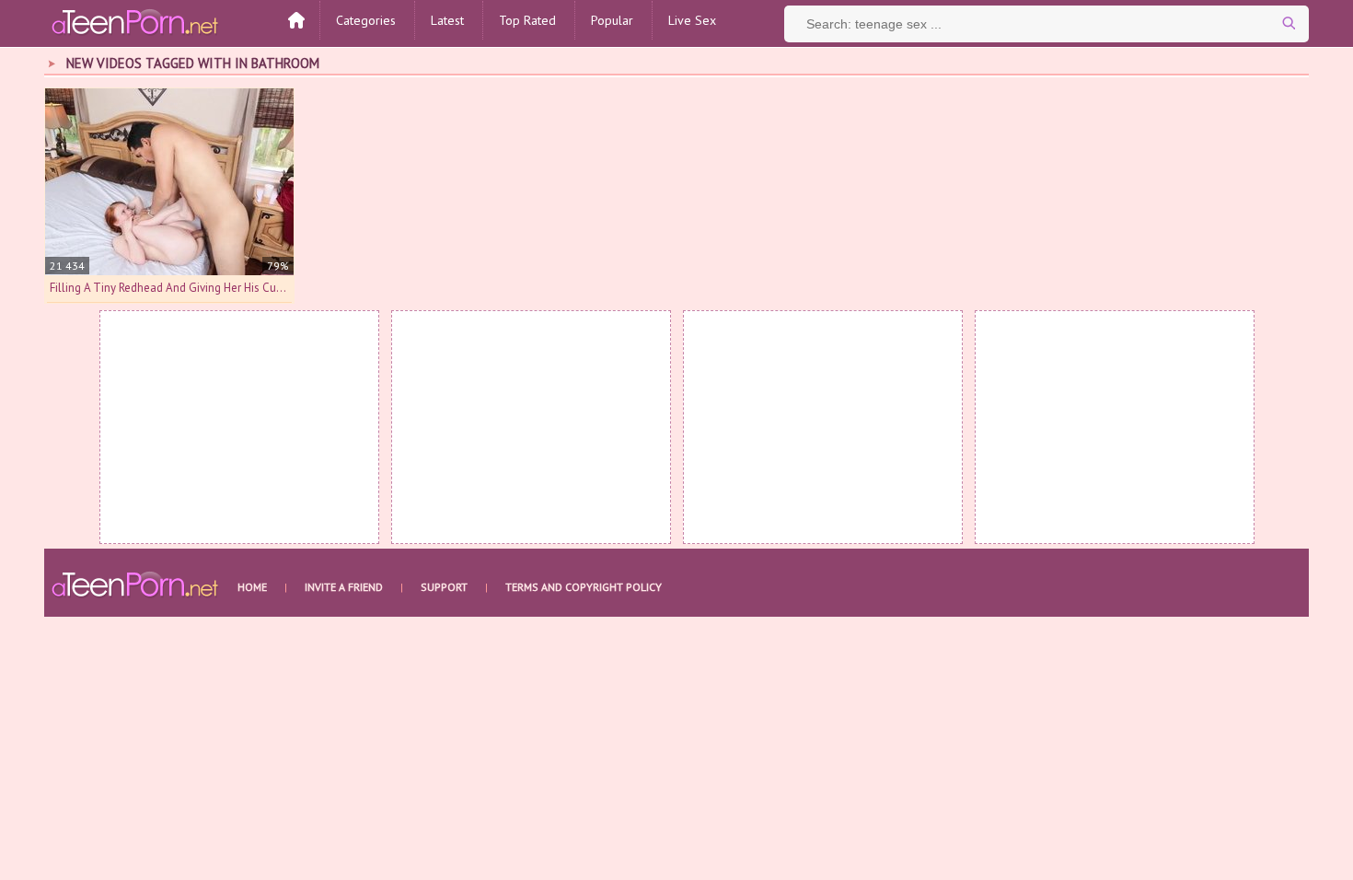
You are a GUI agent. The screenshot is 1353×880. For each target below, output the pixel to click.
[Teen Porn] (136, 21)
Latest (447, 20)
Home (252, 587)
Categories (366, 20)
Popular (612, 20)
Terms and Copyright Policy (583, 587)
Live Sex (692, 20)
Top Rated (527, 20)
